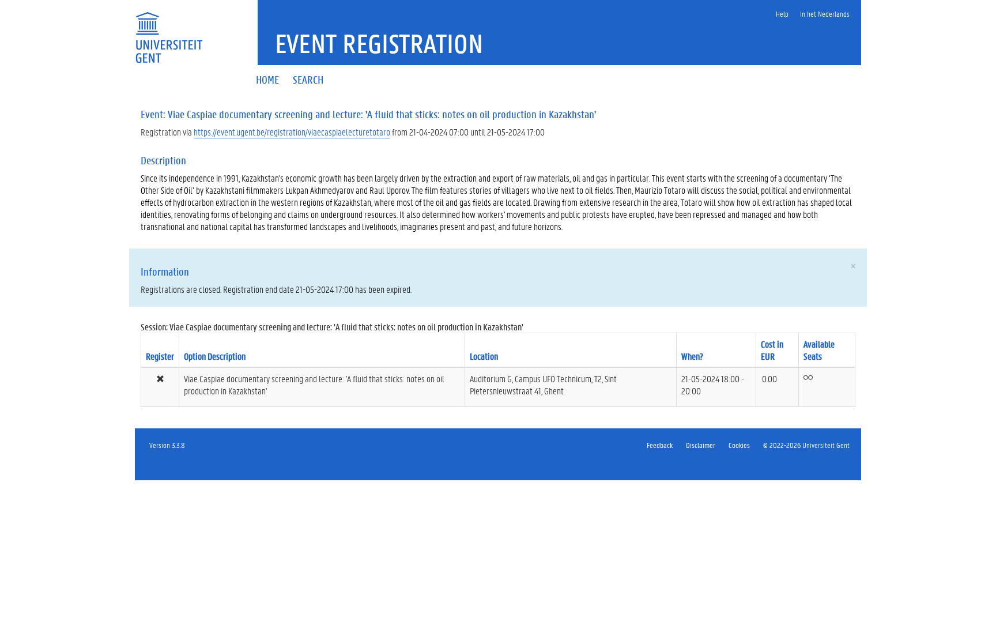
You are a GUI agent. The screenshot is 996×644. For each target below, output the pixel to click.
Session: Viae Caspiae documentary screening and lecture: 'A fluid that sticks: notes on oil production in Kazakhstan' (332, 327)
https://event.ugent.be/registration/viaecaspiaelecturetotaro (292, 132)
